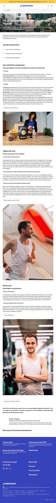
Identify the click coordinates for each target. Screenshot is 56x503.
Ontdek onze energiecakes (11, 107)
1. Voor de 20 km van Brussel (12, 49)
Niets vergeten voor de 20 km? (11, 200)
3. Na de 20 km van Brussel (12, 57)
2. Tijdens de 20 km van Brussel (13, 53)
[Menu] (4, 5)
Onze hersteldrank (8, 315)
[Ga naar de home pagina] (26, 6)
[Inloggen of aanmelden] (48, 5)
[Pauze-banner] (50, 2)
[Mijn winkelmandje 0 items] (51, 5)
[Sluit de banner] (52, 2)
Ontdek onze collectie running (11, 401)
